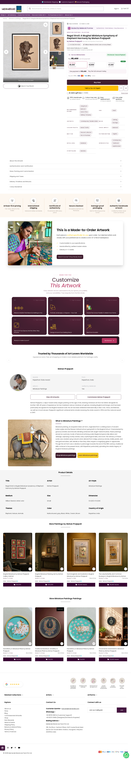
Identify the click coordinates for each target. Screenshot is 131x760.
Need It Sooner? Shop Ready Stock (70, 257)
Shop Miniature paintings (65, 455)
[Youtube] (19, 748)
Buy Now (97, 82)
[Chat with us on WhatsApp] (126, 755)
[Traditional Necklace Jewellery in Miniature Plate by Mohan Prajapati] (49, 626)
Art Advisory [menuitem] (12, 15)
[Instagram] (8, 748)
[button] (97, 28)
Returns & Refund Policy (13, 727)
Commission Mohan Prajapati (98, 397)
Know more (124, 93)
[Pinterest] (15, 748)
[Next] (45, 52)
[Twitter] (11, 748)
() (126, 8)
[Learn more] (80, 23)
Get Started (108, 340)
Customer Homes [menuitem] (24, 15)
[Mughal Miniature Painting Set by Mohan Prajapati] (49, 552)
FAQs (6, 711)
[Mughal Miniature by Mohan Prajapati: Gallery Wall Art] (17, 552)
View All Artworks (52, 397)
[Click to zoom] (45, 25)
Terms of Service (10, 732)
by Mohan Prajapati (74, 41)
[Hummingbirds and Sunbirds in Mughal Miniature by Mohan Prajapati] (81, 552)
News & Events (10, 722)
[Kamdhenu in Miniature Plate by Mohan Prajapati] (17, 626)
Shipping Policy (10, 725)
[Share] (126, 88)
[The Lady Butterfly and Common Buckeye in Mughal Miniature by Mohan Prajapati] (113, 552)
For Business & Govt (55, 15)
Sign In (116, 9)
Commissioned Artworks (13, 715)
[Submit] (29, 8)
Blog (6, 713)
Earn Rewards (9, 720)
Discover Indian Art (38, 15)
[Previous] (6, 52)
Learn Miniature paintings (88, 455)
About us (8, 709)
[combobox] (65, 9)
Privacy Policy (9, 729)
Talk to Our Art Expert (92, 88)
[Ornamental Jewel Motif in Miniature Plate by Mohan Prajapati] (113, 626)
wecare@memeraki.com (70, 709)
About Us (68, 15)
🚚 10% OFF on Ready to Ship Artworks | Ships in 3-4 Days (65, 2)
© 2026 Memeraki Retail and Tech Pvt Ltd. (17, 753)
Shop (3, 15)
